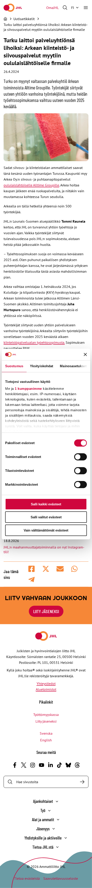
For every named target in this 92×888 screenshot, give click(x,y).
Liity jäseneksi (46, 721)
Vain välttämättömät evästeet (46, 530)
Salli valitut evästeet (46, 517)
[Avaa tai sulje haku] (65, 7)
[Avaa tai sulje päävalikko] (85, 7)
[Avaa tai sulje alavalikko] (57, 801)
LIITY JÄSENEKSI (46, 611)
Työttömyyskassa (46, 714)
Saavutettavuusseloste (60, 878)
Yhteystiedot (46, 683)
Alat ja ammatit (43, 819)
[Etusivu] (5, 19)
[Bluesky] (68, 765)
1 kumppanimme (28, 388)
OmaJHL (52, 7)
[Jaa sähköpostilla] (60, 568)
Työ (42, 810)
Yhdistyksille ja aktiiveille (43, 837)
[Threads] (77, 765)
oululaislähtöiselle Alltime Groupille (31, 185)
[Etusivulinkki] (13, 8)
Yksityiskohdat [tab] (41, 366)
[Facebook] (14, 765)
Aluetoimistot (46, 689)
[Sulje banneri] (85, 354)
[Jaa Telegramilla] (31, 579)
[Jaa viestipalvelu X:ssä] (45, 568)
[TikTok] (59, 765)
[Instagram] (32, 765)
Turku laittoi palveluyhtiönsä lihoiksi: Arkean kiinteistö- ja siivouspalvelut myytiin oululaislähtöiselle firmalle (46, 27)
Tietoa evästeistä (27, 878)
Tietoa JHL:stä (42, 847)
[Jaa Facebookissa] (31, 568)
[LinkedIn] (50, 765)
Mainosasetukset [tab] (73, 366)
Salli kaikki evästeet (46, 504)
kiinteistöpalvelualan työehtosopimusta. (34, 342)
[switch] (80, 456)
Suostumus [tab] (14, 366)
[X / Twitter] (23, 765)
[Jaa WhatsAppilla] (74, 568)
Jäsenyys (43, 828)
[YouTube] (41, 765)
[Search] (82, 782)
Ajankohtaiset (43, 801)
